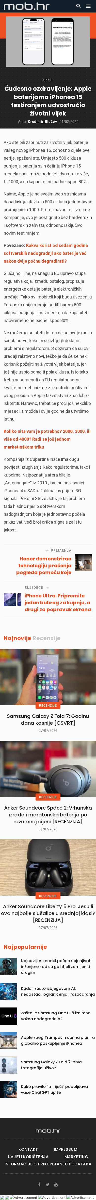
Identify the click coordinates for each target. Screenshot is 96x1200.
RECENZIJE (48, 705)
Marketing (76, 1157)
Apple (47, 79)
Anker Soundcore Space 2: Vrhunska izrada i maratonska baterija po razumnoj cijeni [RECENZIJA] (48, 814)
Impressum (66, 1149)
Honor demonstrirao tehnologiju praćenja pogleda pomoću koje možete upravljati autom (39, 565)
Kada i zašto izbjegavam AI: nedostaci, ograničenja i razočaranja (58, 991)
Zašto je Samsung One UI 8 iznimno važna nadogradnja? (56, 1016)
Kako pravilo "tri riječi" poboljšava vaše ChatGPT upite (54, 1089)
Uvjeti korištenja (28, 1157)
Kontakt (28, 1149)
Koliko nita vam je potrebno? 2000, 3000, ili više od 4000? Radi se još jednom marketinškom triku (47, 439)
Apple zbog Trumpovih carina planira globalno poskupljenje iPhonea (58, 1040)
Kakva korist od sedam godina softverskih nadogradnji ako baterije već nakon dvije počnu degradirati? (46, 253)
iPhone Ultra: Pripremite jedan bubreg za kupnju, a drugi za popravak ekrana (58, 602)
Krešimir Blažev (42, 122)
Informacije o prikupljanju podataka (48, 1164)
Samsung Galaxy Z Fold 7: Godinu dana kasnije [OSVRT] (48, 719)
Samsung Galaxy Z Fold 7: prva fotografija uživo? (51, 1065)
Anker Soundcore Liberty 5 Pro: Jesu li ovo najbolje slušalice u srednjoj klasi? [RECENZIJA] (48, 913)
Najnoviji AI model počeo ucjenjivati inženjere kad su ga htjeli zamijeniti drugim (56, 966)
